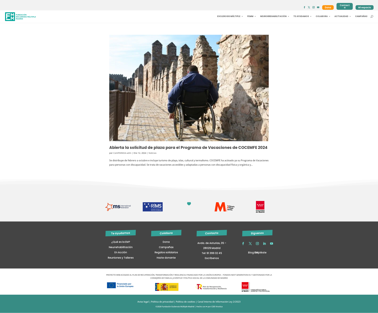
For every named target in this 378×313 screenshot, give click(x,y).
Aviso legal (143, 301)
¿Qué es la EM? (120, 242)
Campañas (361, 16)
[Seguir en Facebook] (243, 243)
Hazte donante (166, 257)
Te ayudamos (301, 16)
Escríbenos (212, 258)
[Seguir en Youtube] (271, 243)
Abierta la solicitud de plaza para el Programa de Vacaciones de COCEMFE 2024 (188, 147)
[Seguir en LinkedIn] (264, 243)
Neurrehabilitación (121, 247)
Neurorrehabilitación (273, 16)
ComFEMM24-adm (122, 153)
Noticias (153, 153)
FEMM (250, 16)
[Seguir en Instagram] (257, 243)
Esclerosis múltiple (228, 16)
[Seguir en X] (250, 243)
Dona (328, 7)
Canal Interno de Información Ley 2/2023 (219, 301)
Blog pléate (257, 252)
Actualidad (341, 16)
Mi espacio (364, 7)
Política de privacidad (161, 301)
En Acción (120, 252)
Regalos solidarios (166, 252)
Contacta (345, 6)
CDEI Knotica (217, 306)
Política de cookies (185, 301)
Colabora (322, 16)
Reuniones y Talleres (121, 257)
